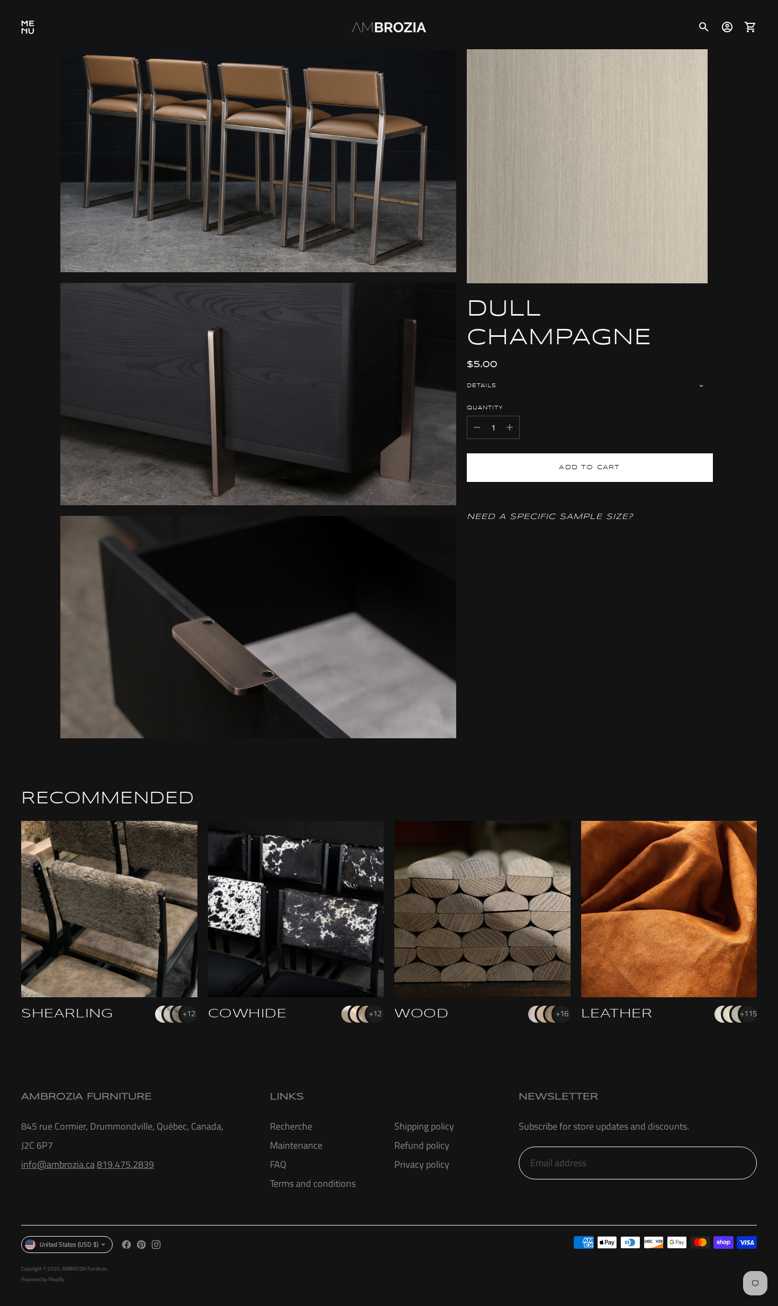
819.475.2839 (125, 1164)
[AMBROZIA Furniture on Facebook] (126, 1244)
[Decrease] (476, 427)
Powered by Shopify (42, 1279)
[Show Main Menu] (27, 27)
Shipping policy (424, 1126)
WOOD (421, 1014)
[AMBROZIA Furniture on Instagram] (156, 1244)
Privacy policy (421, 1164)
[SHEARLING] (109, 909)
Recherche (291, 1126)
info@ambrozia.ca (58, 1164)
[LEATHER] (669, 909)
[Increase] (509, 427)
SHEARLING (67, 1014)
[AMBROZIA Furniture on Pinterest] (141, 1244)
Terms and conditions (313, 1183)
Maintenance (296, 1145)
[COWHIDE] (296, 909)
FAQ (278, 1164)
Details (481, 385)
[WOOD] (482, 909)
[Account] (727, 27)
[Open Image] (258, 160)
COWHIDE (247, 1014)
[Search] (704, 27)
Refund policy (421, 1145)
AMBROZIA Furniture (84, 1269)
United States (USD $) (69, 1244)
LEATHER (617, 1014)
